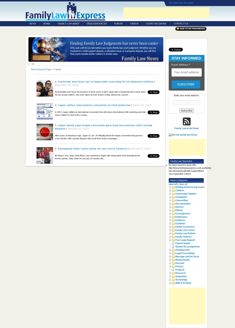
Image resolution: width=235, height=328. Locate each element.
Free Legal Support (185, 240)
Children (179, 190)
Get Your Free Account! (181, 3)
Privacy (179, 266)
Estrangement (182, 213)
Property (180, 269)
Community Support (185, 193)
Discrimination (183, 203)
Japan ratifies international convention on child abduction (94, 105)
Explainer (180, 223)
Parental (179, 263)
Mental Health (182, 260)
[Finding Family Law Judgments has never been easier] (96, 49)
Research (180, 273)
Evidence (180, 220)
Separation (181, 276)
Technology (181, 279)
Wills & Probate (183, 283)
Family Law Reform (185, 233)
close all (182, 184)
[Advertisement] (166, 12)
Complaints (181, 197)
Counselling (181, 200)
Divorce (179, 207)
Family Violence (183, 236)
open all (173, 184)
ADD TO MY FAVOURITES (192, 29)
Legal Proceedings (185, 253)
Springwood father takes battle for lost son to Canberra (92, 148)
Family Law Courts (185, 230)
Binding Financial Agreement (190, 187)
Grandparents (182, 250)
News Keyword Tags (41, 69)
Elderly (179, 210)
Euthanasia (181, 217)
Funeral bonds (182, 243)
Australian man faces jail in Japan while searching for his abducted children (105, 81)
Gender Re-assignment (187, 246)
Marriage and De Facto (187, 256)
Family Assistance (185, 227)
